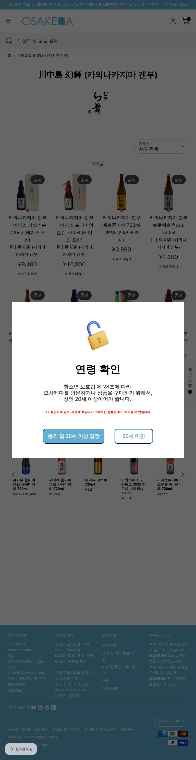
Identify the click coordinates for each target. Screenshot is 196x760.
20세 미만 (133, 436)
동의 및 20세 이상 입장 (74, 436)
